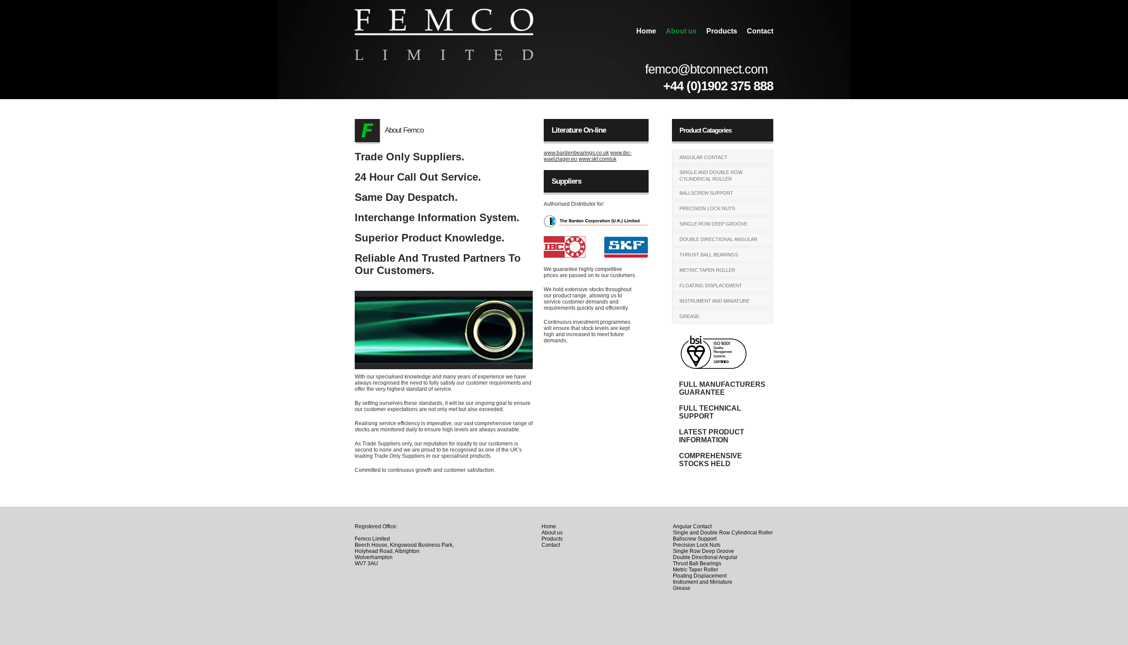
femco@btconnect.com (706, 69)
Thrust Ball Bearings (708, 254)
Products (721, 31)
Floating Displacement (710, 285)
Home (646, 31)
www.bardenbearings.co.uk (576, 153)
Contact (760, 31)
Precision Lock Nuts (707, 208)
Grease (689, 316)
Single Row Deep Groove (713, 223)
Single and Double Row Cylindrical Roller (710, 176)
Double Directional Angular (718, 239)
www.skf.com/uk (597, 159)
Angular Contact (703, 157)
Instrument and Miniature (714, 301)
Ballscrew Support (706, 193)
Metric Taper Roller (707, 270)
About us (681, 31)
